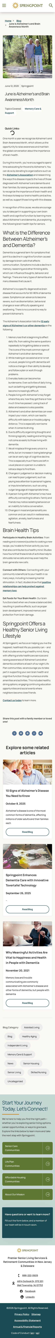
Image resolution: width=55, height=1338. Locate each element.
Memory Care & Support (23, 110)
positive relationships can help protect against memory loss (27, 586)
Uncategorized (15, 1081)
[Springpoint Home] (27, 7)
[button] (14, 733)
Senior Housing (31, 1063)
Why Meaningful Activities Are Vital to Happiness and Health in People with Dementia (27, 957)
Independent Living (17, 1045)
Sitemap (36, 1314)
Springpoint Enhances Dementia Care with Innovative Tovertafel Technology (27, 880)
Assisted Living (31, 1027)
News (10, 1063)
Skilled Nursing (38, 1072)
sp (37, 1333)
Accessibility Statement (27, 1320)
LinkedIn (30, 1297)
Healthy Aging (29, 1036)
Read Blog (27, 831)
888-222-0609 (30, 1275)
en (32, 1333)
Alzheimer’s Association (20, 174)
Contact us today (12, 700)
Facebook (30, 1291)
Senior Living (14, 1072)
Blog (10, 1036)
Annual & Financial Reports (27, 1326)
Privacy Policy (22, 1314)
